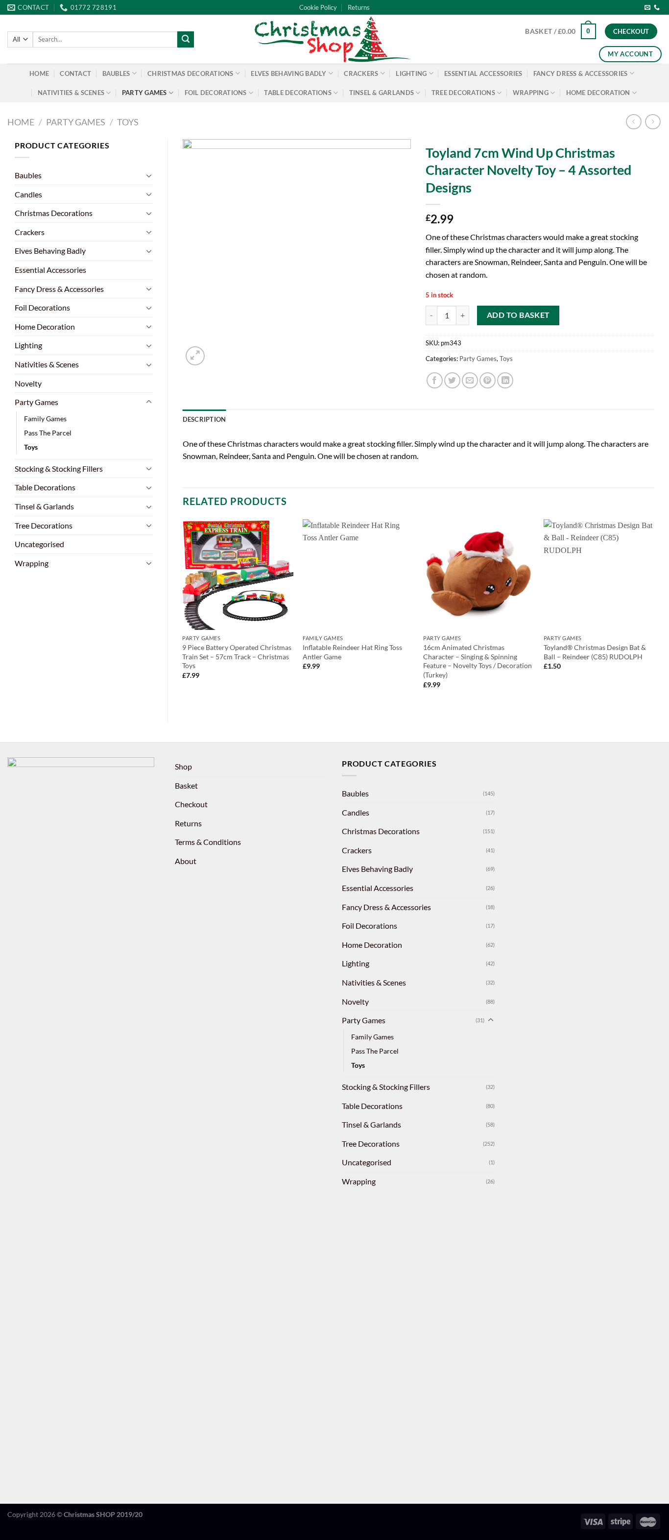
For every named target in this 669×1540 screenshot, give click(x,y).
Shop (183, 766)
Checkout (191, 804)
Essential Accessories (483, 73)
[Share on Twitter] (452, 380)
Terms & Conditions (208, 841)
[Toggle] (149, 175)
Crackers (361, 73)
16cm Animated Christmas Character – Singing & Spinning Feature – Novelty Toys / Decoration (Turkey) (477, 661)
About (185, 861)
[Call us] (657, 7)
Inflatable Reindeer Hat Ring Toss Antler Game (352, 652)
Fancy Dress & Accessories (580, 73)
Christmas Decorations (190, 73)
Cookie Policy (318, 7)
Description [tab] (204, 419)
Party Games (144, 92)
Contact (75, 73)
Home (39, 73)
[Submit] (185, 39)
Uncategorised (39, 544)
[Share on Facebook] (435, 380)
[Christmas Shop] (334, 39)
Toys (128, 122)
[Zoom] (195, 355)
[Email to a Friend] (470, 380)
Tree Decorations (463, 92)
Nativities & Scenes (71, 92)
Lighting (411, 73)
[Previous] (183, 612)
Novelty (28, 383)
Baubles (116, 73)
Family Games (45, 418)
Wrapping (531, 92)
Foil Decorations (216, 92)
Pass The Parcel (48, 433)
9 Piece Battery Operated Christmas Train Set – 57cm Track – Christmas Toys (236, 656)
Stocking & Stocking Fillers (59, 468)
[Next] (653, 612)
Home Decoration (598, 92)
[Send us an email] (647, 7)
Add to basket (518, 315)
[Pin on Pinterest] (487, 380)
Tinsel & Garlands (381, 92)
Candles (28, 194)
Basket (186, 785)
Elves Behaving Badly (288, 73)
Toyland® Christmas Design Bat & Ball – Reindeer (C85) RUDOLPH (595, 652)
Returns (359, 7)
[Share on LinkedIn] (505, 380)
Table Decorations (297, 92)
